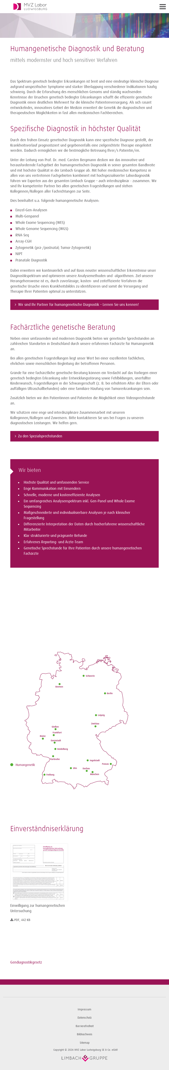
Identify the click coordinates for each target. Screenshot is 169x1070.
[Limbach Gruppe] (84, 1058)
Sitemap (84, 1043)
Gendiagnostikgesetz (26, 962)
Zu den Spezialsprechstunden (40, 436)
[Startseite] (66, 6)
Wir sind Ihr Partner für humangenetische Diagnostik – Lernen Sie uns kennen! (78, 305)
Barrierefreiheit (85, 1026)
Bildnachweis (84, 1034)
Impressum (84, 1009)
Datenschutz (84, 1017)
